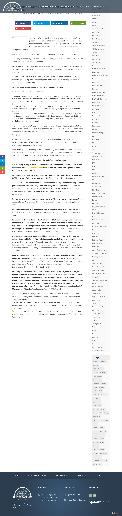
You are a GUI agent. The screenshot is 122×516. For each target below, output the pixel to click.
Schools (95, 260)
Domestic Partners (98, 92)
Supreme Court (97, 307)
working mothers (98, 351)
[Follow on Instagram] (94, 495)
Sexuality (95, 277)
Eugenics (95, 123)
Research (73, 13)
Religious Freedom (98, 240)
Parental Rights (97, 197)
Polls (94, 216)
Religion (95, 237)
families (95, 391)
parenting (105, 420)
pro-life (102, 435)
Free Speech (96, 143)
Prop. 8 (95, 438)
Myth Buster (60, 13)
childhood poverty (98, 369)
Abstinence (96, 15)
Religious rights (97, 243)
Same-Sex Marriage (99, 253)
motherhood (52, 13)
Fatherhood (96, 394)
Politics (95, 431)
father (94, 136)
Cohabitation (96, 59)
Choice (94, 52)
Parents (67, 13)
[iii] (44, 145)
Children (95, 372)
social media (96, 290)
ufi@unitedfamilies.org (76, 500)
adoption (95, 22)
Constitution (96, 62)
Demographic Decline (99, 79)
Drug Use (95, 106)
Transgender (96, 324)
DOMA (95, 387)
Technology (96, 314)
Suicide (94, 303)
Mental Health (97, 183)
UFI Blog (79, 13)
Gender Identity (97, 153)
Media (94, 180)
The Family (96, 317)
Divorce (95, 89)
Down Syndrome (98, 102)
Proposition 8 (97, 230)
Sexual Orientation (98, 274)
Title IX (94, 320)
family (101, 391)
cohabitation (103, 372)
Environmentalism (98, 119)
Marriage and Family (99, 176)
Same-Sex (96, 446)
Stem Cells (96, 300)
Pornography (96, 223)
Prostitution (96, 233)
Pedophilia (95, 203)
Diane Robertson (98, 86)
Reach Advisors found (33, 168)
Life (93, 170)
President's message (99, 226)
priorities (95, 435)
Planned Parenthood (99, 213)
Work (100, 464)
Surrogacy (96, 310)
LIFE (100, 413)
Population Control (98, 220)
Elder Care (95, 112)
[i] (39, 121)
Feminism (44, 13)
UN (93, 334)
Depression (96, 82)
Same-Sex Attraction (99, 250)
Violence (95, 344)
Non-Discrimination (99, 193)
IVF (93, 163)
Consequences (97, 380)
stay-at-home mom (99, 297)
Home (28, 6)
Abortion (95, 361)
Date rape (95, 72)
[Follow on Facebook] (90, 495)
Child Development (98, 46)
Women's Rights (97, 347)
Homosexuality (97, 405)
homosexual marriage (99, 409)
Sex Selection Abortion (100, 267)
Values (94, 340)
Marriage (95, 173)
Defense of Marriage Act (100, 75)
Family (94, 129)
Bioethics (95, 32)
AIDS (94, 25)
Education (95, 109)
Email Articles (96, 116)
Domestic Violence (98, 96)
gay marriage (96, 402)
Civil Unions (96, 56)
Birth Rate (95, 36)
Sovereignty (96, 293)
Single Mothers (97, 287)
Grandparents (97, 156)
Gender (94, 149)
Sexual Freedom (98, 270)
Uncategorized (97, 337)
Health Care (96, 160)
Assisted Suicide (98, 29)
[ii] (19, 135)
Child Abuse (96, 42)
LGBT (94, 166)
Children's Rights (98, 49)
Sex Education (97, 264)
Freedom (95, 146)
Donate (97, 6)
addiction (95, 19)
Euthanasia (96, 126)
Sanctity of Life (97, 257)
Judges (95, 413)
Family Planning (97, 133)
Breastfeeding (97, 39)
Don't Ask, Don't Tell (99, 99)
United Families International (23, 13)
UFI (93, 327)
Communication (97, 376)
